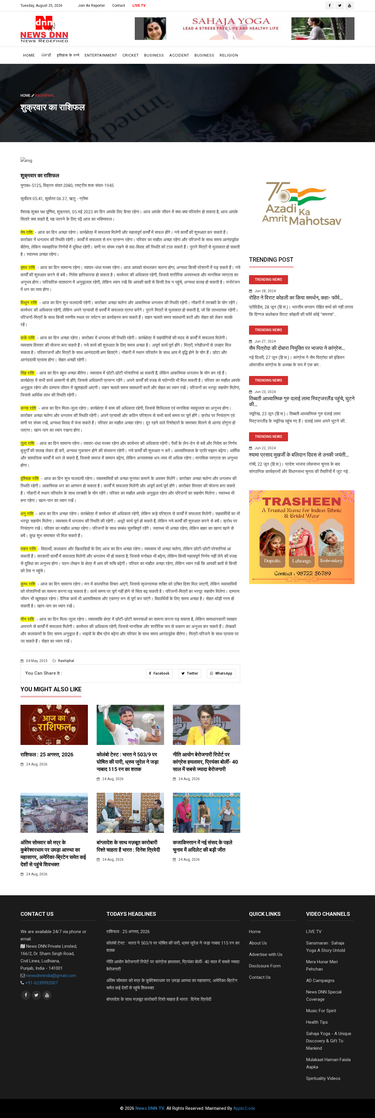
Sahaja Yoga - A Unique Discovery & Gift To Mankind (328, 1041)
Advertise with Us (265, 954)
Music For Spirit (321, 1010)
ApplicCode (244, 1108)
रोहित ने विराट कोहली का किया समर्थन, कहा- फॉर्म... (296, 298)
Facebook (161, 673)
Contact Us (260, 977)
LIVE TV (139, 6)
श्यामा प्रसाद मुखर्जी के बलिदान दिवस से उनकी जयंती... (299, 455)
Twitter (192, 673)
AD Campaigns (320, 980)
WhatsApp (223, 673)
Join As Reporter (91, 6)
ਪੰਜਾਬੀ (46, 55)
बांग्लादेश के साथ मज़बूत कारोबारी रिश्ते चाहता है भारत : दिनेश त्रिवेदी (158, 999)
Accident (179, 55)
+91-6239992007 (41, 983)
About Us (258, 943)
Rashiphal (65, 661)
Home (29, 55)
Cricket (130, 55)
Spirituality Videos (323, 1078)
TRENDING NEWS (268, 280)
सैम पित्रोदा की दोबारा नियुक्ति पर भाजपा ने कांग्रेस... (297, 348)
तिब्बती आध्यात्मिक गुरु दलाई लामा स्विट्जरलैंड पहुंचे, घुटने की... (301, 401)
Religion (229, 55)
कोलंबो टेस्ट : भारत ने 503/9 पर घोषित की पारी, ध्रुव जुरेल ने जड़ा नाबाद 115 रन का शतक (127, 761)
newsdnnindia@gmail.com (51, 975)
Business (154, 55)
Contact (118, 6)
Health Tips (317, 1022)
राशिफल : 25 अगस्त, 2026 (47, 754)
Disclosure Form (265, 966)
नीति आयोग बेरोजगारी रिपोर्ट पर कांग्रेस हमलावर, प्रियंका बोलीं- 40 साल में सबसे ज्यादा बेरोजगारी (205, 761)
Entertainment (101, 55)
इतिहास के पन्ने (68, 55)
